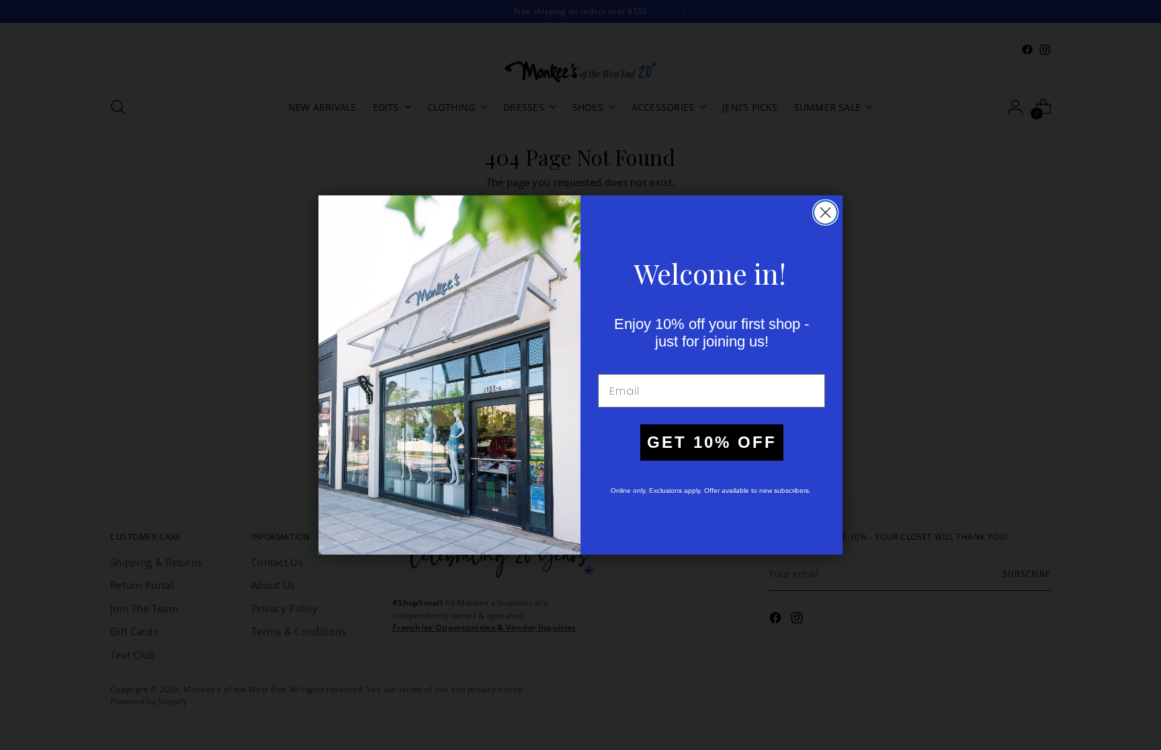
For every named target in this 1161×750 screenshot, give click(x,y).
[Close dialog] (825, 212)
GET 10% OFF (712, 442)
